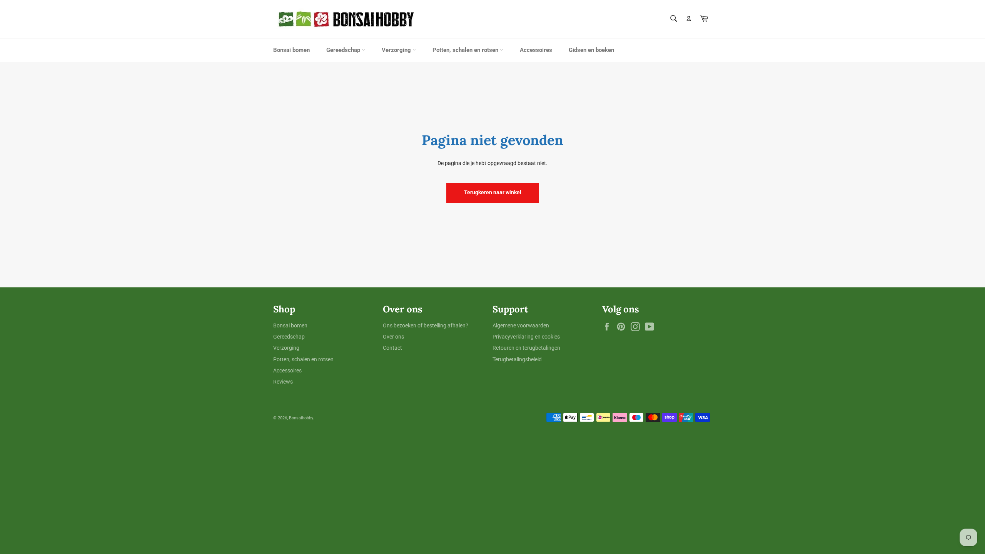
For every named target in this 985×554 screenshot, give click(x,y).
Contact (392, 348)
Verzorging (397, 50)
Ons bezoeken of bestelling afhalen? (425, 325)
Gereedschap (344, 50)
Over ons (393, 337)
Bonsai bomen (291, 50)
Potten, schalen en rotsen (466, 50)
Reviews (283, 382)
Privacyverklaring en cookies (526, 337)
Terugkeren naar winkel (492, 192)
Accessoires (536, 50)
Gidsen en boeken (591, 50)
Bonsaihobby (301, 418)
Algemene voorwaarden (520, 325)
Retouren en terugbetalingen (526, 348)
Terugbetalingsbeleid (517, 359)
